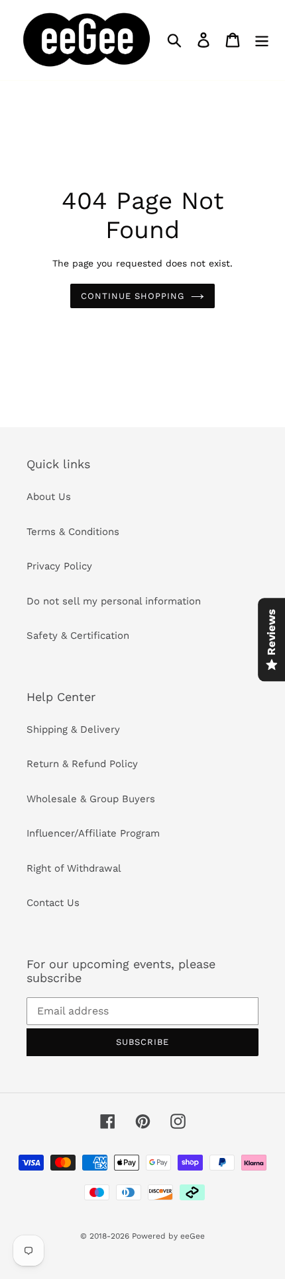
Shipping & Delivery (73, 729)
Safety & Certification (78, 635)
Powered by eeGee (168, 1236)
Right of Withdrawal (74, 868)
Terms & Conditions (73, 532)
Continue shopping (133, 296)
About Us (49, 497)
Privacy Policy (59, 566)
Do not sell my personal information (114, 601)
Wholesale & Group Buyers (91, 799)
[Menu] (261, 40)
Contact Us (53, 903)
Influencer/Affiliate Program (93, 833)
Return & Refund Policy (82, 764)
